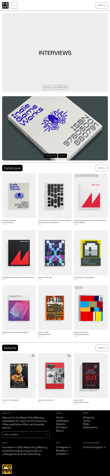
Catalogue (12, 168)
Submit (46, 434)
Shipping (88, 417)
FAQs (86, 424)
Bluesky (61, 450)
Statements (90, 427)
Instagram (62, 447)
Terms (86, 421)
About (60, 431)
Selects (10, 348)
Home (59, 417)
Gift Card (61, 427)
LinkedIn (61, 454)
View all (102, 168)
